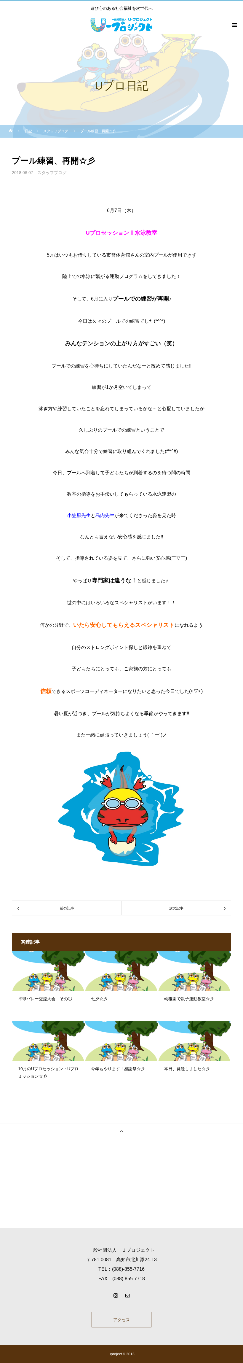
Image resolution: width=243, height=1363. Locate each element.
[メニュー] (234, 25)
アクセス (121, 1319)
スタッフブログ (51, 172)
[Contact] (127, 1295)
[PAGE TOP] (121, 1131)
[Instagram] (116, 1295)
